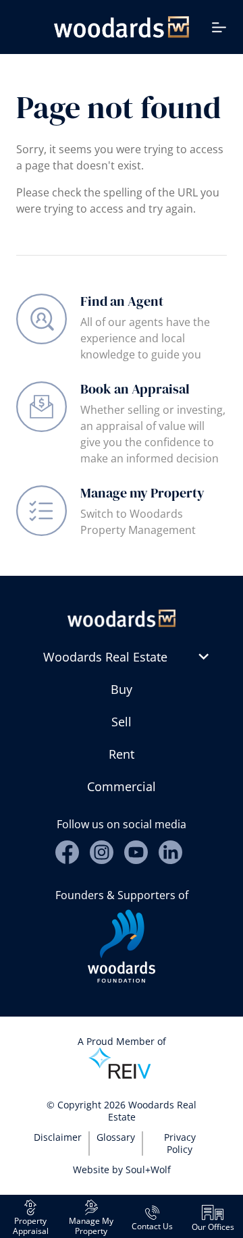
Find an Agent (121, 301)
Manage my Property (142, 492)
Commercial (121, 786)
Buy (121, 689)
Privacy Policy (180, 1143)
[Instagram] (101, 852)
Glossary (116, 1137)
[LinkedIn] (170, 852)
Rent (121, 754)
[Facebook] (67, 852)
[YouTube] (136, 852)
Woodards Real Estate (105, 657)
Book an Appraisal (135, 388)
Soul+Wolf (148, 1169)
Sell (121, 722)
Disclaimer (58, 1137)
